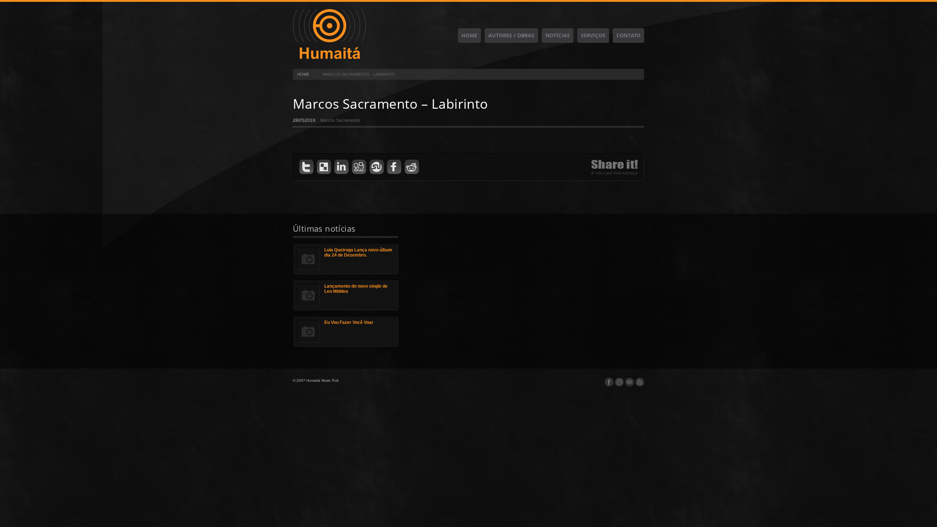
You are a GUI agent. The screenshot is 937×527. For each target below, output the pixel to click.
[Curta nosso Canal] (639, 382)
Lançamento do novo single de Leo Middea (356, 289)
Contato (628, 35)
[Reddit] (411, 167)
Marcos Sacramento (340, 120)
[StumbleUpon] (376, 167)
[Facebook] (394, 167)
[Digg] (359, 167)
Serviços (593, 35)
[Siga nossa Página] (619, 382)
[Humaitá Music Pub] (329, 57)
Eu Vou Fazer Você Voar (348, 322)
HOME (303, 74)
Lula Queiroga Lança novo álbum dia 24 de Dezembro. (358, 252)
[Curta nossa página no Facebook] (609, 382)
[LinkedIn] (341, 167)
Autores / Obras (511, 35)
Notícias (557, 35)
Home (469, 35)
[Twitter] (306, 167)
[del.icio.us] (324, 167)
